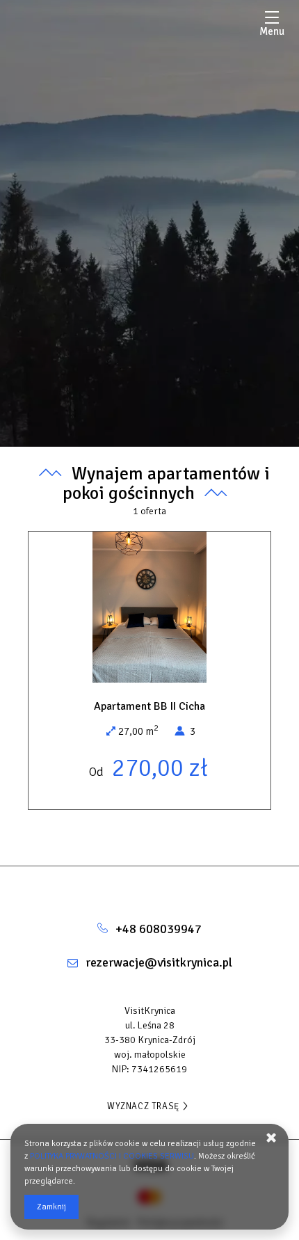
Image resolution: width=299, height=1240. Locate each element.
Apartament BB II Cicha (149, 706)
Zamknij (51, 1207)
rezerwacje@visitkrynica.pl (159, 962)
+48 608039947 (158, 929)
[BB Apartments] (149, 887)
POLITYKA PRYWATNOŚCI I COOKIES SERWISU (112, 1156)
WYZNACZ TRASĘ (143, 1106)
